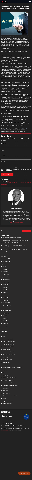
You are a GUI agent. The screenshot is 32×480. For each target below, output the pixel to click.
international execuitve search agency (12, 367)
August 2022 (6, 284)
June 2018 (5, 318)
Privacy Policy (4, 428)
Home (2, 425)
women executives (7, 403)
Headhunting (6, 357)
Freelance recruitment (8, 352)
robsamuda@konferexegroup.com (16, 222)
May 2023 (5, 269)
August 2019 (6, 297)
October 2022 (6, 282)
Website (3, 161)
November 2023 (6, 258)
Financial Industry (7, 349)
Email (3, 156)
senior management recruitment (11, 385)
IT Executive (5, 370)
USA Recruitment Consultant (10, 396)
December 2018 (6, 302)
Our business (13, 425)
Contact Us (21, 427)
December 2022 (6, 279)
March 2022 (5, 295)
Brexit (4, 336)
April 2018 (5, 323)
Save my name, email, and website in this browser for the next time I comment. (16, 169)
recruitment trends (7, 383)
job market (5, 375)
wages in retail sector (8, 401)
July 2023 (5, 264)
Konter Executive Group (5, 430)
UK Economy (6, 390)
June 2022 (5, 287)
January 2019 (6, 300)
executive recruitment (8, 344)
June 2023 (5, 266)
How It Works (11, 428)
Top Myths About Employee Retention (12, 237)
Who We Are (7, 425)
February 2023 (6, 274)
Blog (16, 427)
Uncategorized (6, 393)
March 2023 (5, 271)
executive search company (9, 346)
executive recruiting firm (9, 341)
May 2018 (5, 320)
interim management (8, 365)
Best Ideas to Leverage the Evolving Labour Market (15, 240)
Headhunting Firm (7, 359)
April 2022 (5, 292)
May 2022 (5, 289)
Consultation (11, 427)
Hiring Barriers (6, 362)
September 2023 (7, 261)
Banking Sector (6, 334)
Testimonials (3, 427)
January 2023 (6, 277)
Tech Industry (6, 388)
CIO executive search (8, 339)
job (3, 372)
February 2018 (6, 326)
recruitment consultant (8, 380)
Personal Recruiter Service (9, 377)
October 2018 (6, 308)
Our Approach (20, 425)
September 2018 (7, 310)
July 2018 (5, 315)
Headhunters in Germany (9, 354)
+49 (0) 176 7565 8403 (5, 418)
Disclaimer (17, 428)
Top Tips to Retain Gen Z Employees (11, 242)
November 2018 (6, 305)
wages (4, 398)
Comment (4, 143)
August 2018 (6, 313)
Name (3, 150)
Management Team (25, 428)
